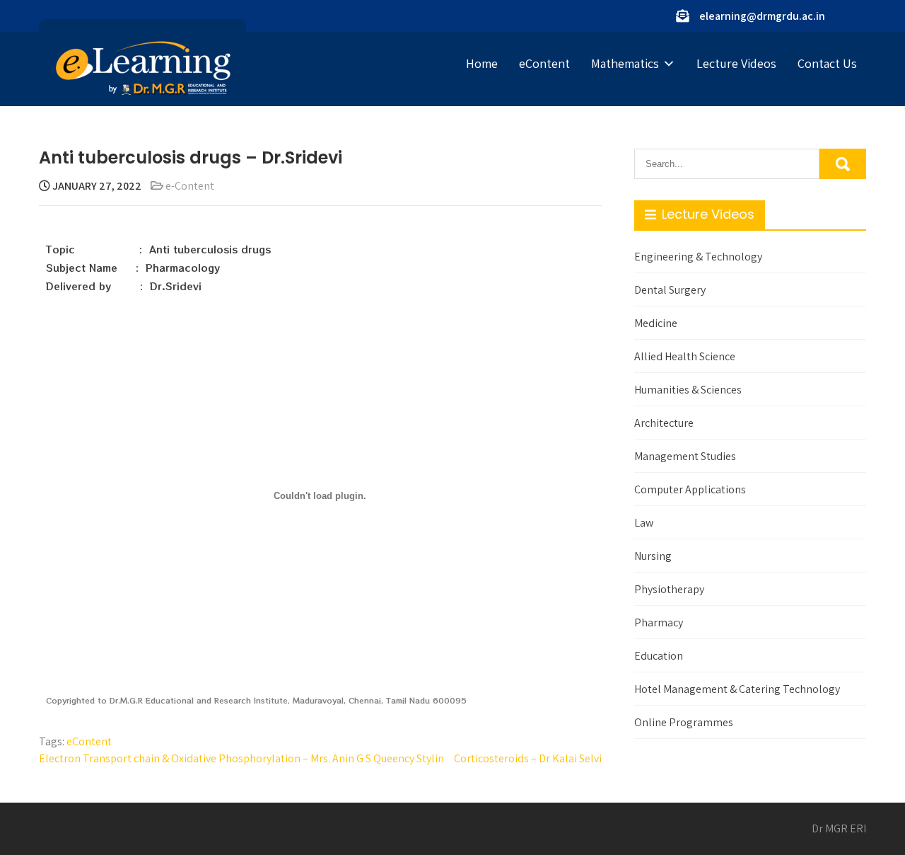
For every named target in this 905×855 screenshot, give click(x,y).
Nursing (653, 556)
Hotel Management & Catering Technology (737, 689)
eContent (544, 63)
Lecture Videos (736, 63)
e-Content (189, 185)
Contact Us (827, 63)
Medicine (655, 323)
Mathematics (625, 63)
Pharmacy (658, 622)
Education (658, 655)
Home (482, 63)
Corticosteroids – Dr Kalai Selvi (528, 758)
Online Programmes (683, 722)
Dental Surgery (670, 289)
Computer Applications (690, 489)
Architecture (664, 422)
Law (643, 522)
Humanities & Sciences (688, 389)
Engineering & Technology (698, 256)
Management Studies (685, 456)
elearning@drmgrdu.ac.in (762, 15)
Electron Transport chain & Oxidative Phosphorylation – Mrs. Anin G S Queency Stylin (241, 758)
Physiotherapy (669, 589)
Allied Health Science (684, 356)
